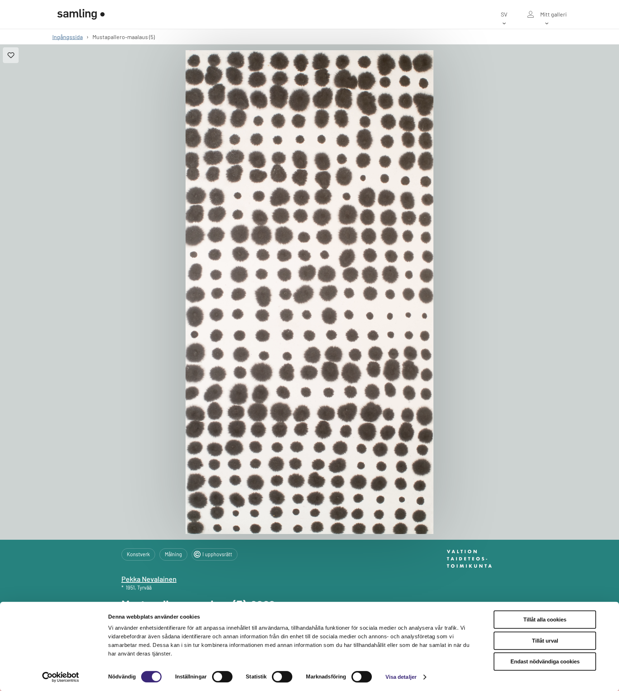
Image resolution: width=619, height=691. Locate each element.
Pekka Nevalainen (149, 579)
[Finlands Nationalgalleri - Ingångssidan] (81, 14)
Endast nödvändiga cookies (545, 661)
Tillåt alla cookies (544, 619)
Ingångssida (67, 36)
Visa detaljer (401, 677)
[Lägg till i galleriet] (11, 55)
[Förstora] (309, 292)
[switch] (222, 676)
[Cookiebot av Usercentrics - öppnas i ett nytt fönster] (60, 677)
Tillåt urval (545, 641)
